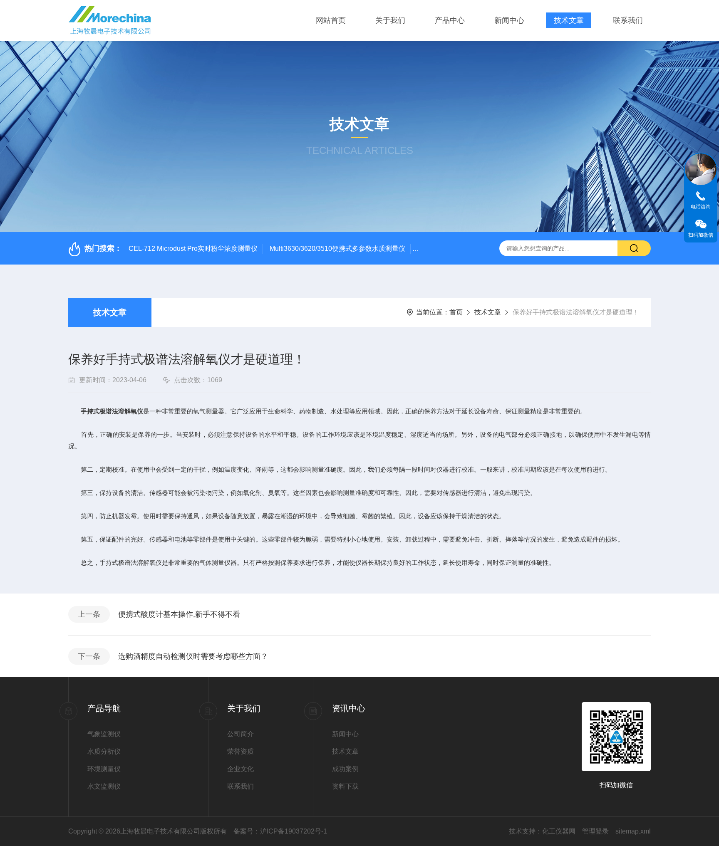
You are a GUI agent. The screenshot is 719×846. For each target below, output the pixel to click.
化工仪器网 (558, 831)
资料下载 (345, 786)
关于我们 (390, 20)
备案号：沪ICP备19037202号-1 (280, 831)
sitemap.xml (633, 831)
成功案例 (345, 768)
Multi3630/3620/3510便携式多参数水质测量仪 (337, 248)
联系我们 (628, 20)
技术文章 (569, 20)
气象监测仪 (104, 733)
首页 (456, 312)
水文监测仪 (104, 786)
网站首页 (331, 20)
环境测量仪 (104, 768)
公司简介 (240, 733)
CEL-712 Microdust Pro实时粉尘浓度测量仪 (193, 248)
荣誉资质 (240, 751)
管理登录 (595, 831)
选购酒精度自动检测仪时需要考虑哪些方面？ (193, 656)
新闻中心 (509, 20)
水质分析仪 (104, 751)
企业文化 (240, 768)
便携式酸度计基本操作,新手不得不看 (179, 614)
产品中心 (450, 20)
